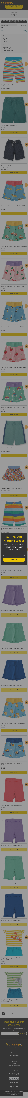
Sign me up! (14, 559)
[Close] (25, 535)
